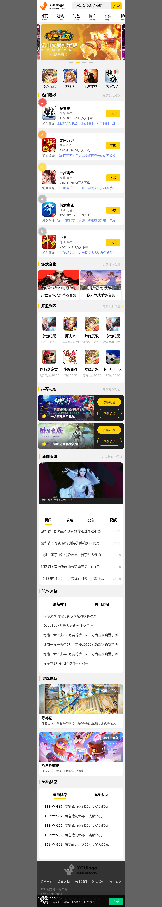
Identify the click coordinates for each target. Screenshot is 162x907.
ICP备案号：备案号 (54, 889)
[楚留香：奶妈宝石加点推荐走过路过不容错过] (81, 480)
